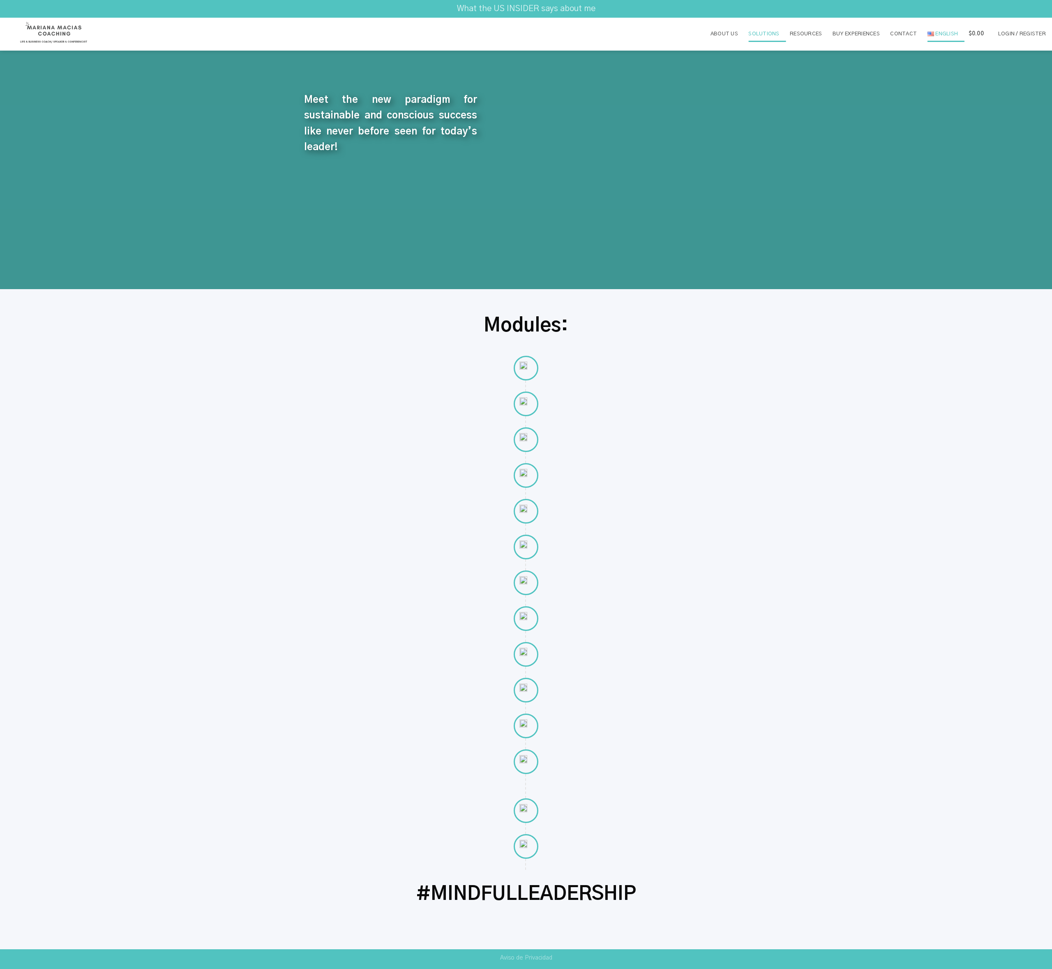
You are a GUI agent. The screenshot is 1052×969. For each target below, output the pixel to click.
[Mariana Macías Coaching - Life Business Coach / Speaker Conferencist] (54, 34)
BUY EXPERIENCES (856, 34)
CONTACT (903, 34)
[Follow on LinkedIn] (1041, 9)
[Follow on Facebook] (1026, 9)
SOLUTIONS (763, 34)
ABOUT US (724, 34)
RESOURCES (806, 34)
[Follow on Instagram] (1033, 9)
